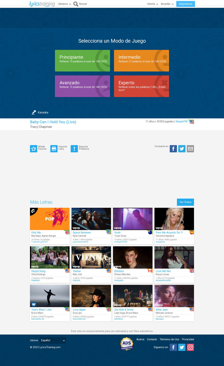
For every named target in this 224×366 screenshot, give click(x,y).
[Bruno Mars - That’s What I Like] (50, 296)
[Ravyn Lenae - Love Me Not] (174, 257)
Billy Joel (77, 274)
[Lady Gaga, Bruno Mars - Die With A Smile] (133, 296)
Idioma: (34, 340)
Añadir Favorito (42, 147)
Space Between (82, 232)
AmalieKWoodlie (163, 280)
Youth (117, 232)
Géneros (63, 3)
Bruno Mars (37, 313)
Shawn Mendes (122, 274)
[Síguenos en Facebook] (173, 347)
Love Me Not (163, 271)
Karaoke (43, 112)
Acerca (140, 339)
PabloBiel (35, 280)
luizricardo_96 (37, 319)
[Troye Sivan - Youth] (133, 219)
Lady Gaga (119, 313)
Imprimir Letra (63, 147)
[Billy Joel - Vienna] (91, 257)
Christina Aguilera (165, 235)
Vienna (77, 271)
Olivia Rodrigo (38, 274)
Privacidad (188, 339)
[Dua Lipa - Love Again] (91, 296)
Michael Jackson (164, 313)
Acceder (165, 3)
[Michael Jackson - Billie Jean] (174, 296)
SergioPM (181, 121)
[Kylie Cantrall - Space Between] (91, 219)
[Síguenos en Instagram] (190, 347)
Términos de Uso (169, 339)
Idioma (151, 3)
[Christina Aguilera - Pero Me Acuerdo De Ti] (174, 219)
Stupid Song (38, 271)
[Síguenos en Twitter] (181, 347)
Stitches (119, 271)
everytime (160, 242)
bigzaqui (159, 319)
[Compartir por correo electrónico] (190, 148)
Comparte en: (162, 146)
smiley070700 (120, 242)
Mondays (36, 235)
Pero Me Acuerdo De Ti (169, 232)
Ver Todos (185, 202)
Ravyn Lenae (162, 274)
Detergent (118, 280)
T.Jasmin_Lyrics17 (39, 242)
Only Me (36, 232)
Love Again (79, 309)
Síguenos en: (161, 347)
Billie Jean (162, 309)
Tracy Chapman (41, 127)
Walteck (76, 280)
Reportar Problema (84, 147)
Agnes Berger (49, 235)
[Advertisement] (112, 17)
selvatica (118, 319)
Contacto (152, 339)
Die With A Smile (123, 309)
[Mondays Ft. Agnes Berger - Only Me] (50, 219)
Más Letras (41, 202)
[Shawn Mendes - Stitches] (133, 257)
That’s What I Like (41, 309)
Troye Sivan (120, 235)
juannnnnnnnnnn (80, 242)
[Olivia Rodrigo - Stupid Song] (50, 257)
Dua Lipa (77, 313)
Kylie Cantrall (79, 235)
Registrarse (185, 3)
